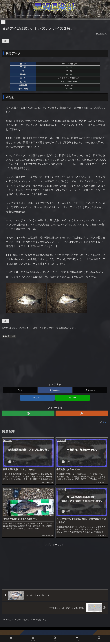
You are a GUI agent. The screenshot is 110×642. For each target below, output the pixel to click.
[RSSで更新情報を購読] (82, 413)
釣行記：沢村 (10, 336)
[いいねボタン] (5, 41)
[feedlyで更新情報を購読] (28, 413)
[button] (101, 454)
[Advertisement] (55, 359)
